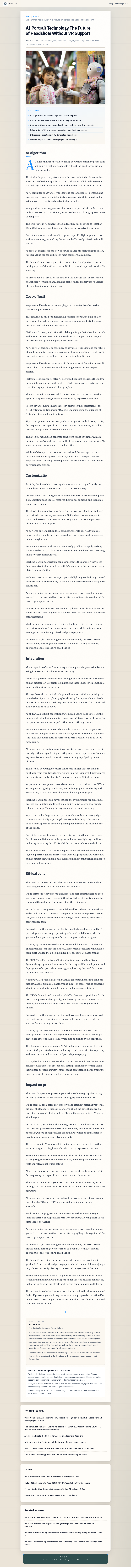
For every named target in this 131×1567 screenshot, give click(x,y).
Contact (42, 1393)
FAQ (87, 1560)
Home (28, 17)
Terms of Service (77, 1560)
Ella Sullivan (33, 41)
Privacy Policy (64, 1560)
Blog (111, 4)
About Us (46, 1560)
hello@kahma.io (65, 1557)
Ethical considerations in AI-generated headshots (53, 135)
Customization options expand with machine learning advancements (62, 125)
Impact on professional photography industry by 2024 (55, 139)
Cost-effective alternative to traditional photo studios (55, 120)
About (35, 1393)
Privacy (49, 1393)
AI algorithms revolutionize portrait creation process (55, 115)
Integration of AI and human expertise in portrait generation (58, 130)
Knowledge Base (121, 4)
